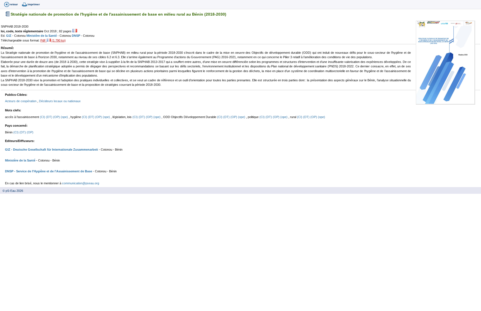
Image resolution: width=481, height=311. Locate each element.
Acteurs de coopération (21, 101)
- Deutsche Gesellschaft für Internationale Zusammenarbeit (54, 149)
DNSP (76, 35)
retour (14, 4)
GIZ (9, 35)
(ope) (65, 117)
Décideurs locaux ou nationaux (60, 101)
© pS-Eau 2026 (11, 190)
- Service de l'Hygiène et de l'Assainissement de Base (52, 171)
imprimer (34, 4)
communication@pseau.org (80, 183)
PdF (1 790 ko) (53, 40)
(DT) (49, 117)
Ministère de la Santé (42, 35)
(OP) (57, 117)
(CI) (43, 117)
